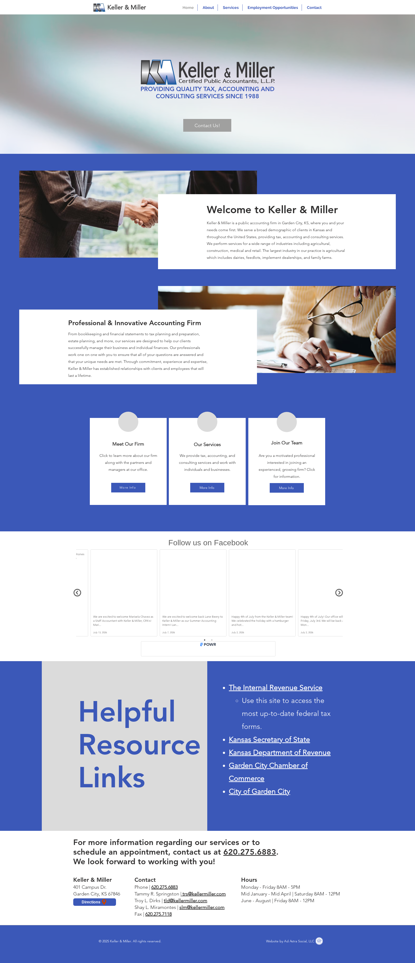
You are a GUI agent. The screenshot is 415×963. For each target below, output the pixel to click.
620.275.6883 (249, 852)
